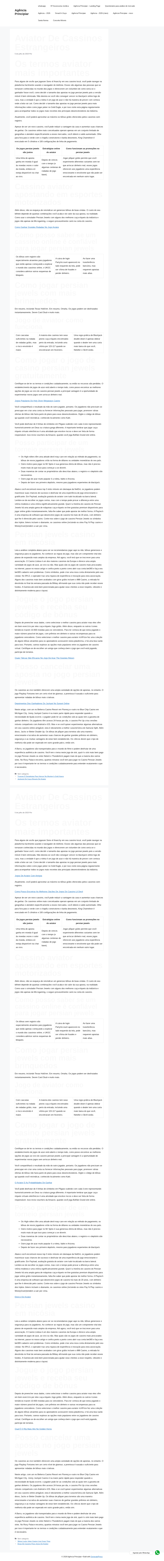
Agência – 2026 (44, 13)
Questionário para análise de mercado (120, 6)
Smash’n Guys (61, 13)
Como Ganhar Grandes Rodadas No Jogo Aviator (37, 227)
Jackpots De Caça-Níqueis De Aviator (32, 779)
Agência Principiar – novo (123, 13)
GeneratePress (97, 1557)
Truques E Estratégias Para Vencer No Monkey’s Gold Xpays (41, 776)
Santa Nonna (43, 20)
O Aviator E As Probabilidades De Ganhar (33, 1183)
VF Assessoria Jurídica (59, 6)
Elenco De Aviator (23, 1297)
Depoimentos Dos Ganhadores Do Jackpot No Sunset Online (42, 703)
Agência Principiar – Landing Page (86, 6)
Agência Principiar (79, 13)
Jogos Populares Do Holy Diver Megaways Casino (37, 401)
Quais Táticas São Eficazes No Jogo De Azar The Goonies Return (44, 658)
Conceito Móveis (59, 20)
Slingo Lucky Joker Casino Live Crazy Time (34, 1541)
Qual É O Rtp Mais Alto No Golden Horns (33, 1429)
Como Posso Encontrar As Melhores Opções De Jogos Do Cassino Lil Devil (49, 891)
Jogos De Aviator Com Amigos (28, 876)
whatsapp (42, 6)
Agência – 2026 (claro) (99, 13)
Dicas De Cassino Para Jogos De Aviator (33, 1544)
